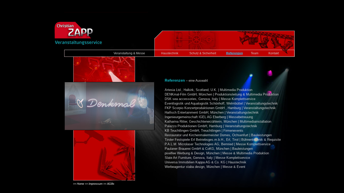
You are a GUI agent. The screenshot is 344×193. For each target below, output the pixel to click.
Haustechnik (169, 53)
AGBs (110, 183)
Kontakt (273, 53)
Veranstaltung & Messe (129, 53)
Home (80, 183)
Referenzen (234, 53)
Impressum (95, 183)
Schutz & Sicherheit (202, 53)
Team (254, 53)
